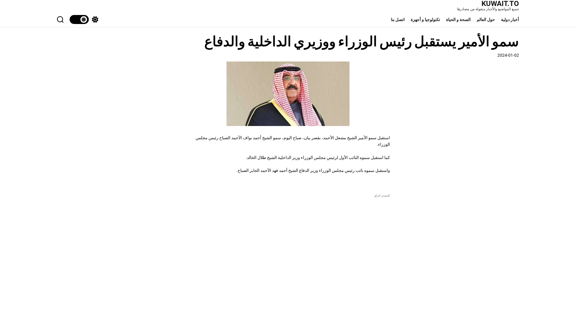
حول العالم (486, 19)
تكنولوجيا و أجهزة (425, 19)
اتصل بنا (398, 19)
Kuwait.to (500, 3)
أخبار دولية (510, 19)
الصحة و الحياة (458, 19)
